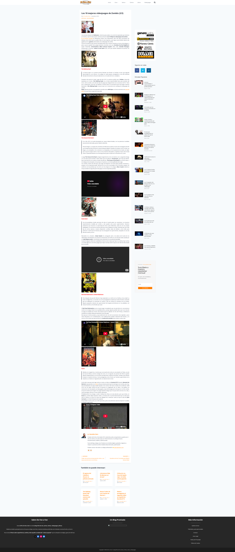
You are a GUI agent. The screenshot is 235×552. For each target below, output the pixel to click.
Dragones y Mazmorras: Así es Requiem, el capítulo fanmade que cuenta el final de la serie (149, 97)
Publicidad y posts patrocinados (195, 529)
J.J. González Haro (86, 16)
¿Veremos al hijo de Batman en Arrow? (105, 475)
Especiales (83, 18)
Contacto (195, 532)
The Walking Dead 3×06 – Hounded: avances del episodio (86, 495)
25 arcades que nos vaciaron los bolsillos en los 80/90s (149, 108)
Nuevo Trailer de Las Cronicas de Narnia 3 (105, 493)
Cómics (132, 2)
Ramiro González (122, 481)
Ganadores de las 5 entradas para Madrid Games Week (119, 458)
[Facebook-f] (137, 70)
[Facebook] (38, 536)
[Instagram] (149, 70)
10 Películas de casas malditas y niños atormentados (149, 235)
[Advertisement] (145, 19)
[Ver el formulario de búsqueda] (154, 2)
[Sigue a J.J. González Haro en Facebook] (89, 450)
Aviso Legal (195, 536)
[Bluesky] (44, 536)
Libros (139, 2)
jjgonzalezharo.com (119, 447)
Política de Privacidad (195, 539)
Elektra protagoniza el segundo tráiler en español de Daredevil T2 (121, 495)
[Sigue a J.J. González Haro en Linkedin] (91, 450)
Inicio (109, 2)
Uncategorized (90, 18)
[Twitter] (143, 70)
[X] (35, 536)
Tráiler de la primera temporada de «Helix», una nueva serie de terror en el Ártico (92, 458)
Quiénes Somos (195, 525)
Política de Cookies (195, 543)
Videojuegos (147, 2)
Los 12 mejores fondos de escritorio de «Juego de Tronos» (149, 171)
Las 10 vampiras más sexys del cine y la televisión (149, 196)
